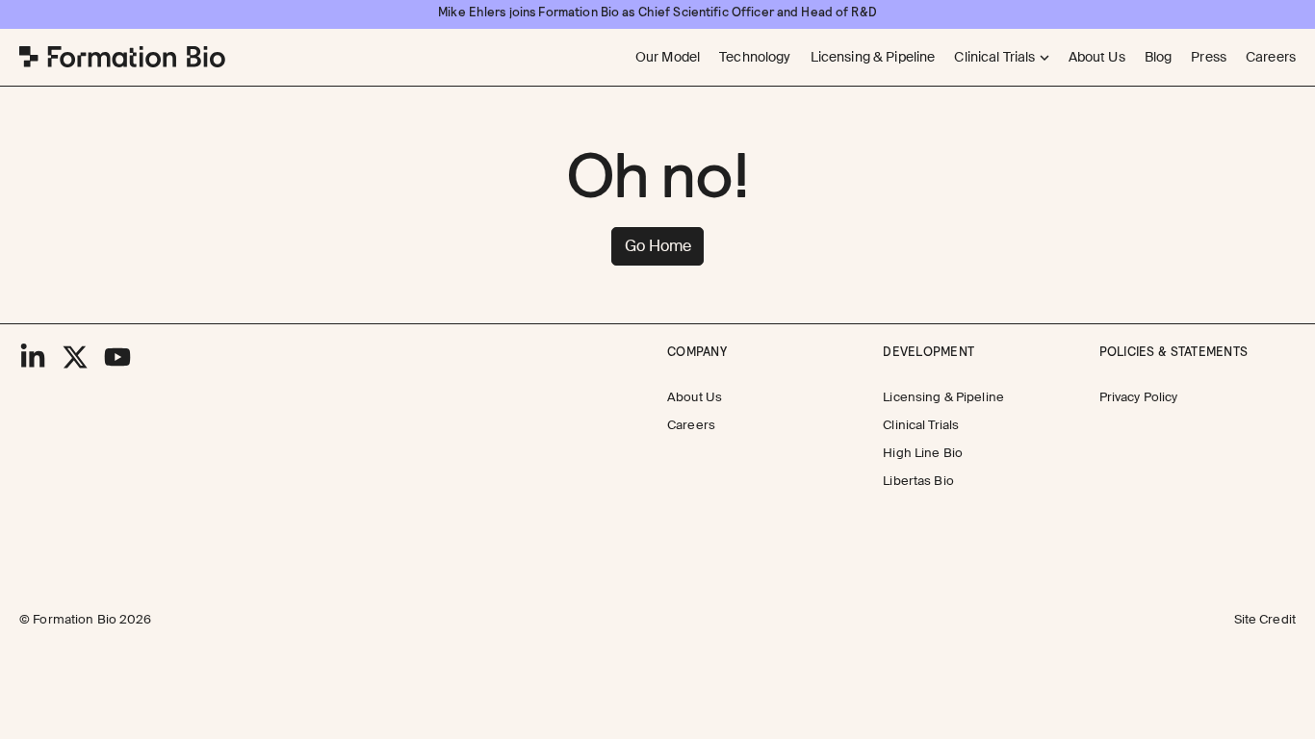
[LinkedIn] (32, 357)
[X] (75, 357)
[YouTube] (117, 357)
